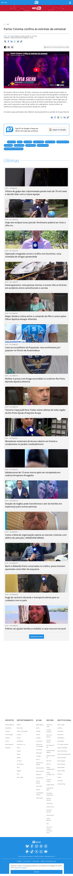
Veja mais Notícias (36, 636)
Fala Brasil (49, 803)
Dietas (19, 738)
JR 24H (39, 720)
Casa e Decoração (22, 731)
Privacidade (36, 861)
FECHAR (36, 872)
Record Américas (62, 751)
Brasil (37, 728)
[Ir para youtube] (46, 851)
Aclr (8, 24)
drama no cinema (50, 142)
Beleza (19, 724)
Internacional (40, 768)
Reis (47, 823)
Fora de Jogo (9, 734)
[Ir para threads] (46, 846)
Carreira (59, 728)
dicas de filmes (8, 145)
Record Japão (61, 761)
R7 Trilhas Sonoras (62, 744)
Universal (60, 780)
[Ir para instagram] (36, 846)
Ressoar (59, 774)
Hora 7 (38, 759)
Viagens (19, 771)
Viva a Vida (20, 777)
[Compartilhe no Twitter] (5, 41)
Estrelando (20, 741)
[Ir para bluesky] (27, 846)
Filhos (18, 748)
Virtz (18, 774)
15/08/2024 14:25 (11, 142)
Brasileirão (8, 728)
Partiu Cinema (28, 142)
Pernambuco (40, 778)
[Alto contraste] (5, 47)
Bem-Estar (20, 728)
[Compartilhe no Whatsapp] (15, 41)
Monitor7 (38, 774)
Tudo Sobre (39, 798)
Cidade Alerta (50, 785)
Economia (39, 749)
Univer (59, 777)
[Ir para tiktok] (32, 851)
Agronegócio (40, 724)
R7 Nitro (19, 761)
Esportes (9, 720)
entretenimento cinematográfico (13, 148)
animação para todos (63, 142)
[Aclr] (36, 8)
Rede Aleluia (60, 767)
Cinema (19, 734)
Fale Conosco (27, 861)
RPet (18, 767)
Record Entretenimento (64, 754)
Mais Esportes (9, 744)
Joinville (19, 142)
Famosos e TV (21, 744)
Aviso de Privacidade (21, 867)
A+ (9, 47)
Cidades (38, 738)
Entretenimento (25, 720)
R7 (4, 24)
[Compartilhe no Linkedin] (12, 41)
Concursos (39, 741)
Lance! (7, 741)
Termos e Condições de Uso (48, 861)
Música (19, 757)
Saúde (38, 789)
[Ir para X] (36, 851)
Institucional (64, 720)
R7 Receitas (20, 764)
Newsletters (60, 738)
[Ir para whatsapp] (41, 851)
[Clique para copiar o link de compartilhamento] (21, 41)
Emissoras (60, 734)
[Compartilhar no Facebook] (8, 41)
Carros (38, 734)
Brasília (38, 731)
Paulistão (8, 748)
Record (50, 720)
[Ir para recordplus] (27, 851)
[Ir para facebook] (32, 846)
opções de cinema (19, 145)
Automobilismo (9, 724)
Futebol (7, 738)
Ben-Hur (48, 761)
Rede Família (61, 771)
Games (19, 751)
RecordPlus (60, 741)
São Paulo (39, 786)
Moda (18, 754)
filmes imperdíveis (30, 145)
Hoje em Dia (50, 807)
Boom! (48, 764)
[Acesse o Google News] (18, 41)
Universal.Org (61, 784)
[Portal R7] (36, 2)
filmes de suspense (38, 142)
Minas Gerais (40, 771)
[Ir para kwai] (41, 846)
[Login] (70, 2)
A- (12, 47)
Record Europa (61, 757)
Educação (39, 753)
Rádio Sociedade (62, 748)
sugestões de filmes (42, 145)
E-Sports (7, 731)
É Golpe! (38, 756)
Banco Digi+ (61, 724)
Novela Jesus (50, 815)
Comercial (60, 731)
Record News (61, 764)
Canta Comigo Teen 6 (50, 774)
